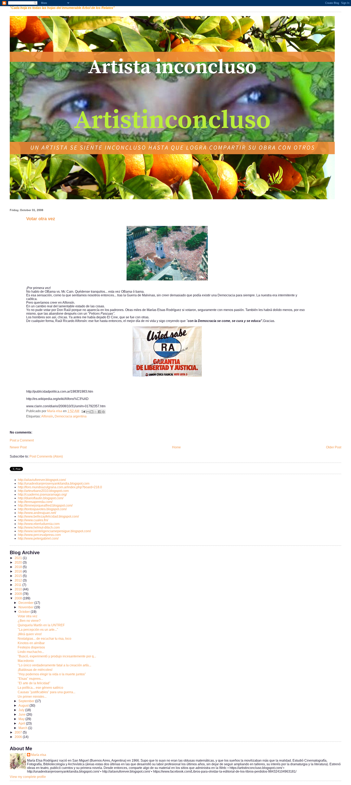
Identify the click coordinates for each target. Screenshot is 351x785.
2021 (19, 558)
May (21, 719)
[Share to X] (96, 412)
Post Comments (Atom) (46, 456)
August (23, 705)
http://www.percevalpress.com (39, 534)
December (26, 602)
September (26, 701)
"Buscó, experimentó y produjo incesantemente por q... (57, 656)
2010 (19, 589)
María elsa (38, 755)
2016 (19, 571)
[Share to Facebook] (100, 412)
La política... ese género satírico (40, 687)
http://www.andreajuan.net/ (37, 513)
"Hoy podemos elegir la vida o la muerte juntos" (52, 674)
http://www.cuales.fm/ (33, 520)
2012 (19, 580)
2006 (19, 737)
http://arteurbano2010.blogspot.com (43, 491)
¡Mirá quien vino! (30, 634)
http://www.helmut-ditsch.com (39, 527)
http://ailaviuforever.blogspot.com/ (42, 480)
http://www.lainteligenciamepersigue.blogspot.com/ (54, 531)
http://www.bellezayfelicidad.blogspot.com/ (48, 516)
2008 (19, 598)
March (23, 728)
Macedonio (26, 660)
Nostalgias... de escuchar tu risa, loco (44, 638)
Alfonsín (47, 416)
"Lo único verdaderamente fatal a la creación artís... (54, 665)
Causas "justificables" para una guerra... (46, 692)
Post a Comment (22, 440)
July (21, 710)
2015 (19, 576)
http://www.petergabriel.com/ (38, 538)
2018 (19, 567)
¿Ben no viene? (29, 620)
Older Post (333, 447)
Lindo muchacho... (31, 652)
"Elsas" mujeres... (30, 678)
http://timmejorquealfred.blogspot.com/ (45, 505)
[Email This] (88, 412)
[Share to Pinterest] (103, 412)
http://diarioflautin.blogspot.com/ (40, 498)
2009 (19, 594)
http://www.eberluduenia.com (39, 524)
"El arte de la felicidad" (34, 683)
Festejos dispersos (31, 647)
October (24, 611)
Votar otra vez (27, 616)
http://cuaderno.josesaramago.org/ (42, 494)
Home (176, 447)
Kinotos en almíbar (31, 643)
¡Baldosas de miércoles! (35, 669)
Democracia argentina (71, 416)
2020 (19, 562)
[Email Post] (83, 411)
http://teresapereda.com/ (35, 502)
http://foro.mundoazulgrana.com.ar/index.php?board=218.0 (60, 487)
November (26, 607)
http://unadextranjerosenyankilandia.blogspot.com (53, 483)
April (22, 723)
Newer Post (18, 447)
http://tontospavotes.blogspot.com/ (42, 509)
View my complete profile (28, 776)
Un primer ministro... (32, 696)
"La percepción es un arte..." (38, 629)
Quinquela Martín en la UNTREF (41, 625)
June (22, 714)
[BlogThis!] (92, 412)
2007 (19, 732)
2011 (18, 585)
